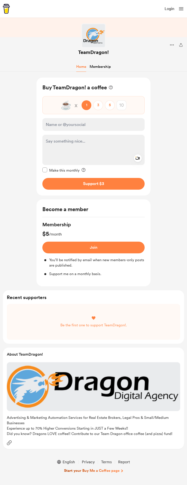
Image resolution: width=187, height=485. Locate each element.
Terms (106, 462)
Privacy (88, 462)
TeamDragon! (93, 52)
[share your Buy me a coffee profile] (181, 45)
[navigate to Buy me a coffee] (6, 9)
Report (124, 462)
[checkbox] (61, 170)
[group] (93, 249)
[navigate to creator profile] (93, 35)
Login (169, 8)
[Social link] (9, 442)
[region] (93, 137)
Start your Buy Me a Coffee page (92, 470)
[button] (181, 9)
